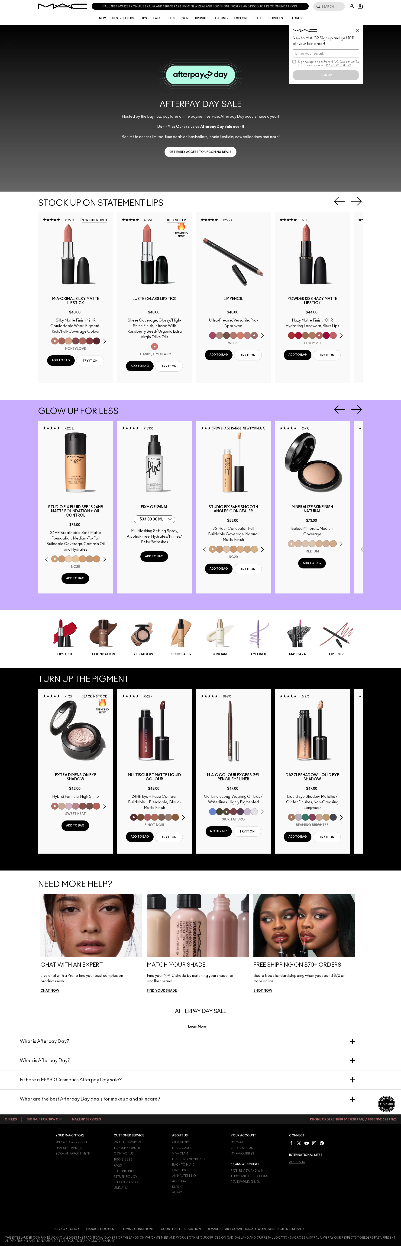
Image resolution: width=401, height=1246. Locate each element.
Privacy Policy (66, 1229)
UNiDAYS (120, 1187)
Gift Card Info (126, 1182)
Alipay (177, 1192)
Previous (339, 201)
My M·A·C (238, 1142)
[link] (200, 152)
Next (356, 201)
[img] (75, 254)
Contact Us (124, 1153)
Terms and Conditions (249, 1176)
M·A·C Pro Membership (189, 1159)
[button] (200, 108)
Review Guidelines (245, 1181)
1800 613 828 (120, 6)
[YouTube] (306, 1143)
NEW (102, 18)
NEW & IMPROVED (94, 220)
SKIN (185, 18)
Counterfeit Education (181, 1229)
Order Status (242, 1148)
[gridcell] (54, 341)
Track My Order (127, 1148)
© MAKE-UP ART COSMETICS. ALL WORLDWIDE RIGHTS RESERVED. (256, 1229)
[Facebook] (291, 1143)
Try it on (90, 361)
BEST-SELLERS (123, 18)
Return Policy (125, 1176)
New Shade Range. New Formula (239, 428)
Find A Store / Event (71, 1142)
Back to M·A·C (183, 1164)
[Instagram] (314, 1143)
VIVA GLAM (180, 1153)
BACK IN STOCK (95, 696)
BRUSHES (202, 18)
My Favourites (242, 1153)
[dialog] (75, 301)
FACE (157, 18)
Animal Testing (184, 1175)
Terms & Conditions (137, 1229)
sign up (326, 75)
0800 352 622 (172, 6)
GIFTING (221, 18)
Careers (179, 1170)
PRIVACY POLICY (338, 65)
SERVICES (275, 18)
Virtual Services (127, 1142)
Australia (297, 1162)
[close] (359, 29)
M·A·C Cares (182, 1148)
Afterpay (179, 1181)
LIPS (144, 18)
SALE (258, 18)
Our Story (181, 1142)
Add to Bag (61, 360)
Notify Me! (218, 831)
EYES (171, 18)
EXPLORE (241, 18)
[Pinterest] (322, 1143)
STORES (296, 18)
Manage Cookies (100, 1229)
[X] (299, 1143)
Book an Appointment (73, 1153)
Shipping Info (125, 1171)
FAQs (118, 1165)
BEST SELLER (176, 220)
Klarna (177, 1187)
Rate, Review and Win (247, 1170)
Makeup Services (68, 1148)
